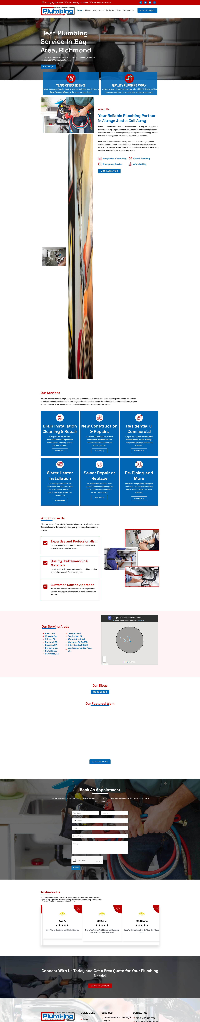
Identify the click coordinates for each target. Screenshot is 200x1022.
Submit (76, 867)
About (88, 10)
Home (79, 10)
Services (97, 10)
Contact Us (128, 10)
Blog (119, 10)
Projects (110, 10)
